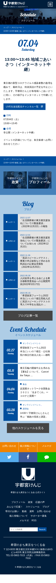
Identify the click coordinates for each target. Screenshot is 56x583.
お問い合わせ (9, 446)
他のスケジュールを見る (28, 428)
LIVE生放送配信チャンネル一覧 (23, 106)
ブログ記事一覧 (28, 315)
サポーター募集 (39, 516)
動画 (24, 511)
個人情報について (28, 447)
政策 (30, 502)
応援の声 (40, 502)
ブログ (45, 506)
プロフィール (18, 502)
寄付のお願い (12, 511)
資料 (31, 511)
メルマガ (46, 446)
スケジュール (32, 506)
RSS (34, 520)
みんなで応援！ (15, 506)
